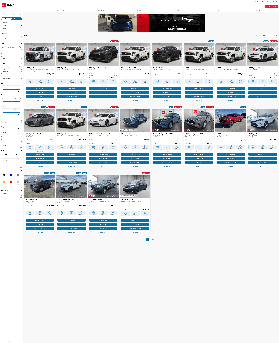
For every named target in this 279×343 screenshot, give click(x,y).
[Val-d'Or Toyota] (8, 4)
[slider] (2, 89)
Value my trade (40, 92)
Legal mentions (40, 100)
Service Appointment (271, 6)
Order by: (258, 35)
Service (219, 10)
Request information (39, 96)
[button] (25, 54)
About (258, 10)
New (21, 10)
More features (103, 85)
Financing (139, 10)
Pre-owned (60, 10)
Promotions (179, 10)
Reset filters (5, 22)
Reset (21, 30)
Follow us (257, 1)
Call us (265, 1)
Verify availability (39, 88)
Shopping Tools (100, 10)
